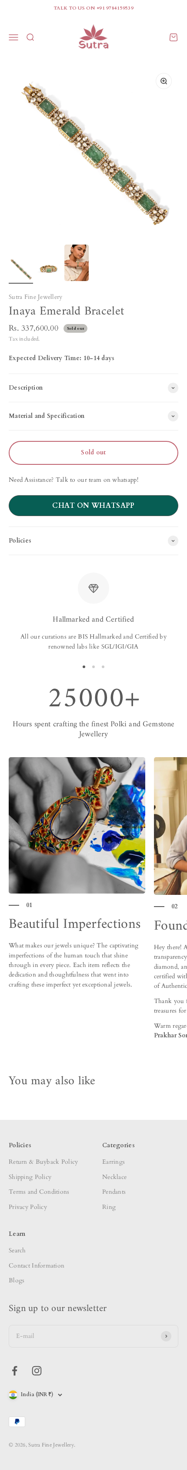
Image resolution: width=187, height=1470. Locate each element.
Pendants (114, 1192)
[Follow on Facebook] (14, 1371)
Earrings (113, 1162)
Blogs (16, 1280)
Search (17, 1250)
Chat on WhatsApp (93, 505)
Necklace (114, 1177)
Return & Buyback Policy (43, 1162)
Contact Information (36, 1265)
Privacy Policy (28, 1207)
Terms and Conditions (39, 1192)
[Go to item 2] (49, 270)
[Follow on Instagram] (37, 1371)
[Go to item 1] (21, 270)
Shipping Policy (30, 1177)
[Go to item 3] (76, 264)
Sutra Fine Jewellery (36, 297)
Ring (109, 1207)
